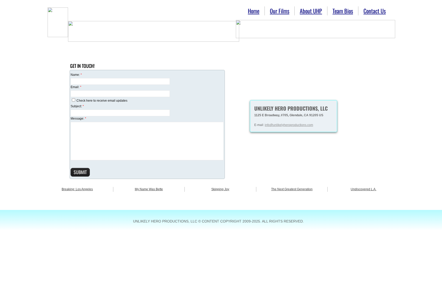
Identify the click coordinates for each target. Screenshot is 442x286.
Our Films (279, 11)
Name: (76, 75)
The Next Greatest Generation (292, 189)
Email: (76, 87)
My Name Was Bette (149, 189)
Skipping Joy (220, 189)
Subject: (77, 106)
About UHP (311, 11)
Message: (78, 118)
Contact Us (374, 11)
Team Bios (343, 11)
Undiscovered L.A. (363, 189)
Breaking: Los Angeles (77, 189)
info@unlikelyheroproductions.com (289, 125)
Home (253, 11)
